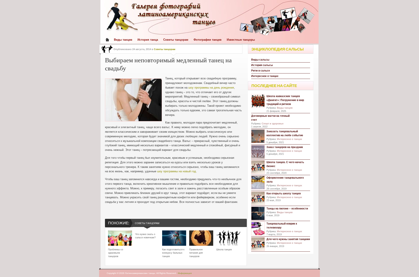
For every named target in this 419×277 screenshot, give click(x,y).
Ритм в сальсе (260, 70)
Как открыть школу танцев (283, 193)
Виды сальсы (260, 59)
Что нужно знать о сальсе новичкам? (145, 236)
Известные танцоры (241, 39)
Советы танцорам (175, 39)
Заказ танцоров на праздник (284, 147)
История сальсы (262, 65)
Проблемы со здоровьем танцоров (115, 253)
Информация (185, 273)
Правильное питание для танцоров (196, 253)
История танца (147, 39)
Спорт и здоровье (272, 123)
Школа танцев (224, 249)
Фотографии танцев (208, 39)
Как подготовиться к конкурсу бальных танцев (173, 253)
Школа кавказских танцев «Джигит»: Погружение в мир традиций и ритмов (285, 100)
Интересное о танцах (264, 76)
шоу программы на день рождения (211, 87)
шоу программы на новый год (176, 171)
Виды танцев (123, 39)
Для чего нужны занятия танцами (288, 239)
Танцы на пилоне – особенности (287, 208)
